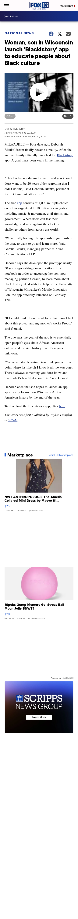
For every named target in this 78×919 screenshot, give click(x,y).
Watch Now (67, 6)
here (62, 406)
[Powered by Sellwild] (67, 678)
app (19, 202)
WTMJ (12, 420)
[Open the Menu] (6, 5)
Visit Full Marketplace (61, 455)
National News (19, 33)
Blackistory (65, 155)
